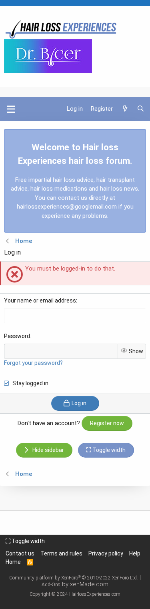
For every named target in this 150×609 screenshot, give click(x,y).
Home (13, 562)
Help (134, 553)
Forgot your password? (33, 363)
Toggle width (27, 541)
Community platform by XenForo (73, 578)
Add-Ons (51, 584)
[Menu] (11, 109)
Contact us (20, 553)
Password (17, 336)
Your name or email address (40, 300)
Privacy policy (105, 553)
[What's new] (124, 109)
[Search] (140, 109)
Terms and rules (61, 553)
